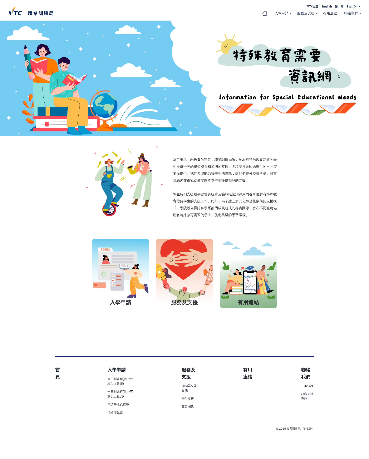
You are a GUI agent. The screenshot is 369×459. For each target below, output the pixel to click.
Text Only (353, 6)
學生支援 (188, 398)
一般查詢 (307, 386)
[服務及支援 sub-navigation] (319, 13)
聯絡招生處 (115, 412)
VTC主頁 (312, 6)
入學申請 (116, 370)
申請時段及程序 (118, 404)
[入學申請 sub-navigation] (293, 13)
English (327, 6)
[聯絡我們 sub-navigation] (362, 13)
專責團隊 (188, 406)
